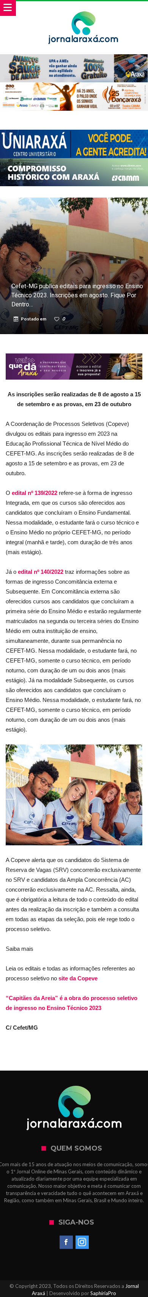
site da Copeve (78, 978)
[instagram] (82, 1242)
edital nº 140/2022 (40, 571)
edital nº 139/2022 (34, 493)
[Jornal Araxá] (83, 8)
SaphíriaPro (103, 1293)
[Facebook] (66, 1242)
